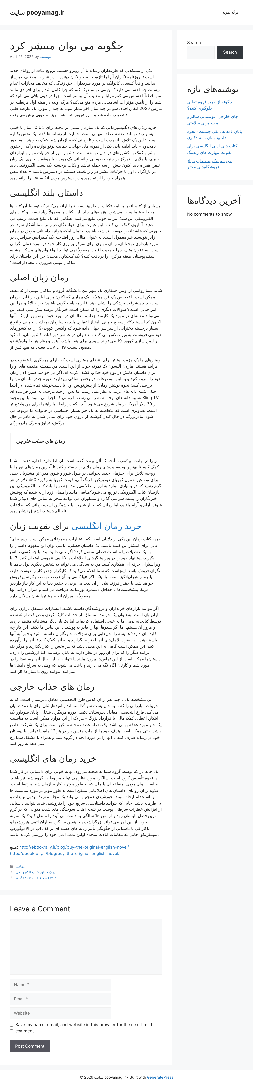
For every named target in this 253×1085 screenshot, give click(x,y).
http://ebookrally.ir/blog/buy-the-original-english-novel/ (74, 847)
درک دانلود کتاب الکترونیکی (35, 872)
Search (194, 42)
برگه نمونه (230, 12)
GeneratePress (160, 1077)
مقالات (20, 866)
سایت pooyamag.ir (37, 12)
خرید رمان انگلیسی (107, 526)
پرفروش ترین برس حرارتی (36, 877)
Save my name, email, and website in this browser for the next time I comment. (83, 1028)
